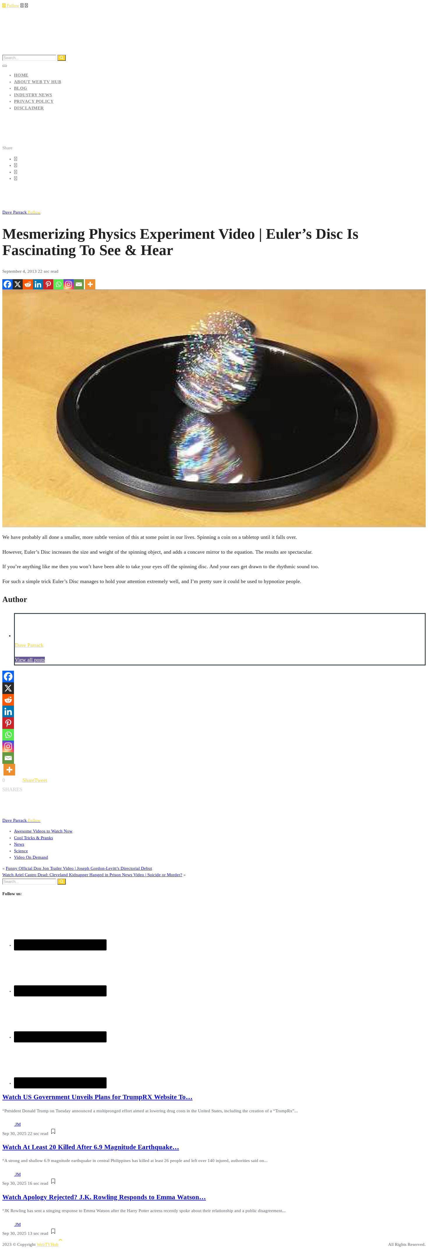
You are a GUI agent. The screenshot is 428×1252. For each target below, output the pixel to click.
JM (18, 1124)
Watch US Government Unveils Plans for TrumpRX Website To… (97, 1097)
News (19, 844)
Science (21, 851)
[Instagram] (68, 284)
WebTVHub (48, 1244)
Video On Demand (31, 857)
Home (21, 75)
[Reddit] (28, 284)
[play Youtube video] (214, 408)
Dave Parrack (21, 212)
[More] (90, 284)
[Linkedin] (38, 284)
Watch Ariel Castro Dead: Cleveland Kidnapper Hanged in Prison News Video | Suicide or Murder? (92, 874)
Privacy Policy (34, 101)
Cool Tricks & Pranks (33, 837)
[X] (18, 284)
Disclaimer (29, 108)
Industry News (33, 95)
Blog (20, 88)
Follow (12, 5)
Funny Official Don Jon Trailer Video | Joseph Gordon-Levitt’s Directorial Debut (79, 868)
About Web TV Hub (37, 81)
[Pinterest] (48, 284)
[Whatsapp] (58, 284)
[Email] (79, 284)
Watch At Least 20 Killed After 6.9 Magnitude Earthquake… (90, 1147)
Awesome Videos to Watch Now (43, 831)
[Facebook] (7, 284)
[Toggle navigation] (4, 66)
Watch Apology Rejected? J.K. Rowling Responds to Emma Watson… (104, 1197)
